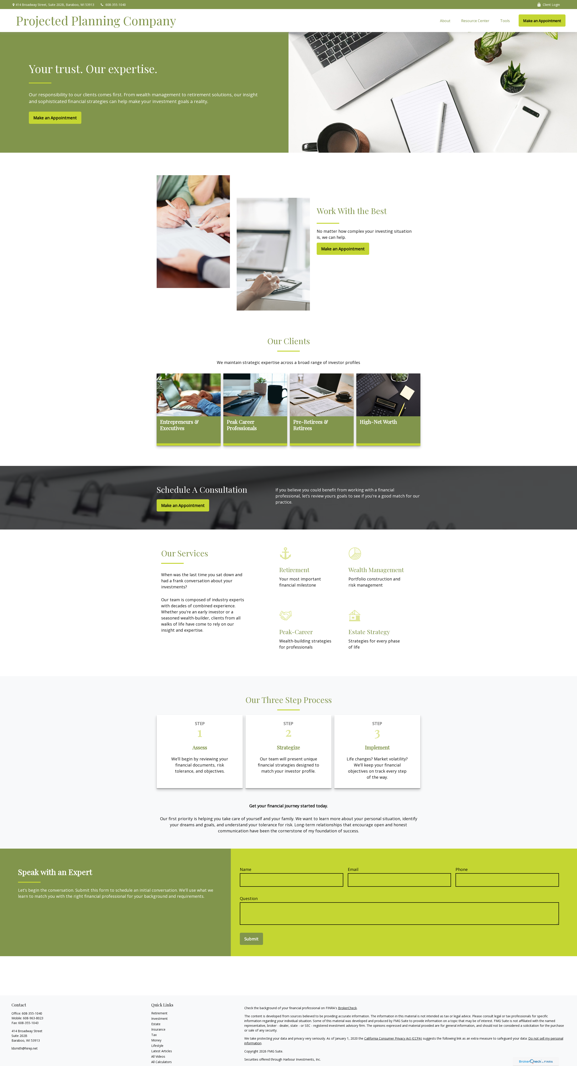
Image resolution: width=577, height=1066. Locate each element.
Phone (462, 869)
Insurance (158, 1029)
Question (249, 898)
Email (353, 869)
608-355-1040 (115, 4)
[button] (445, 20)
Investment (159, 1018)
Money (156, 1040)
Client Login (551, 4)
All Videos (158, 1056)
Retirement (159, 1013)
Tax (154, 1035)
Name (245, 869)
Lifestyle (157, 1045)
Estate (155, 1024)
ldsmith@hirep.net (24, 1048)
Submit (251, 939)
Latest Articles (161, 1051)
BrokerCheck (347, 1008)
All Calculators (161, 1062)
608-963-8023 (33, 1018)
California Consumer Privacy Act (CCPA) (393, 1038)
